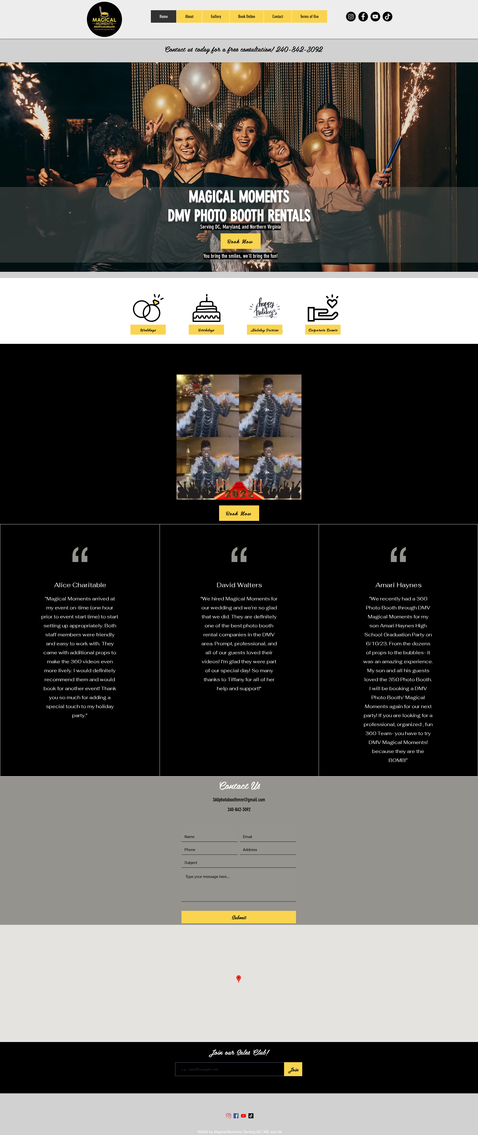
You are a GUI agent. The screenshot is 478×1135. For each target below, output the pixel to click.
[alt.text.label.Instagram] (455, 357)
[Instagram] (351, 16)
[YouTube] (375, 16)
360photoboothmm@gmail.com (239, 800)
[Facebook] (363, 16)
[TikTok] (387, 16)
